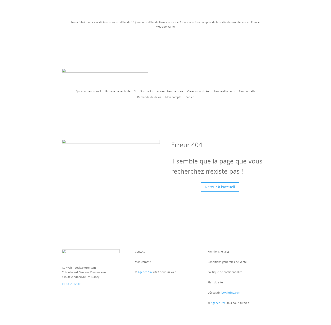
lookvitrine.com (230, 292)
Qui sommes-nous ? (88, 91)
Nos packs (146, 91)
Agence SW (145, 272)
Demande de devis (149, 97)
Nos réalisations (224, 91)
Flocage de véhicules (118, 91)
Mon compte (173, 97)
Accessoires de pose (170, 91)
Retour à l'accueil (220, 187)
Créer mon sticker (198, 91)
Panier (190, 97)
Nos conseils (247, 91)
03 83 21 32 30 (71, 284)
